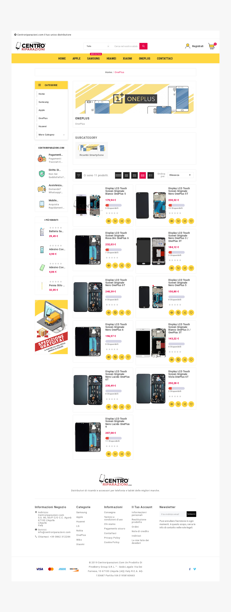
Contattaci (110, 533)
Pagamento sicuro (114, 528)
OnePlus (81, 535)
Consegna (110, 512)
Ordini (135, 526)
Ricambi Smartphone (92, 155)
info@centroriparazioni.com (54, 532)
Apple (79, 517)
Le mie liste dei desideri (140, 541)
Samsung (81, 512)
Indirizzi (136, 535)
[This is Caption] (51, 327)
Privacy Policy (112, 537)
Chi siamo (110, 524)
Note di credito (140, 531)
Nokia (79, 530)
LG (78, 526)
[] (144, 46)
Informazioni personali (139, 513)
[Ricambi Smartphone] (91, 147)
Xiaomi (80, 544)
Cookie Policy (112, 542)
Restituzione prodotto (139, 520)
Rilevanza (180, 175)
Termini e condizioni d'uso (113, 518)
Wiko (79, 539)
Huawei (80, 521)
